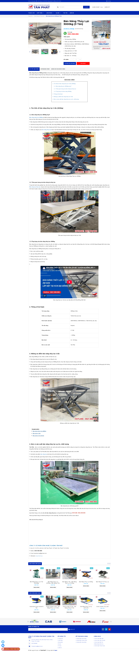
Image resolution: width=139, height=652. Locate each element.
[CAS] (62, 621)
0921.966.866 (73, 34)
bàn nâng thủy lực (46, 129)
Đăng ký (107, 7)
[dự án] (101, 35)
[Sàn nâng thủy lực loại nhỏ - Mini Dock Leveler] (102, 600)
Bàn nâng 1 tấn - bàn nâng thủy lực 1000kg (53, 582)
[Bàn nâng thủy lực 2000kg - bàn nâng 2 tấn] (36, 573)
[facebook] (103, 629)
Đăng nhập (96, 7)
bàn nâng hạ (43, 454)
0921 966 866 (34, 643)
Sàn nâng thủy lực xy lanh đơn (69, 607)
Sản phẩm (49, 12)
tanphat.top (39, 556)
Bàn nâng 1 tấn (37, 433)
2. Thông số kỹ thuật (57, 94)
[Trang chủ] (41, 6)
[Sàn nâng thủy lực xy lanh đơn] (69, 600)
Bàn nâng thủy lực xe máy (102, 582)
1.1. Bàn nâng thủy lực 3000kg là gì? (62, 86)
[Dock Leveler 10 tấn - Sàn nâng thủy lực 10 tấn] (36, 600)
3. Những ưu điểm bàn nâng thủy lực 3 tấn (63, 96)
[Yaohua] (34, 621)
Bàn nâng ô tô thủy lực (86, 581)
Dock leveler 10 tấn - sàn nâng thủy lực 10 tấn (36, 607)
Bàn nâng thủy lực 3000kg (36, 117)
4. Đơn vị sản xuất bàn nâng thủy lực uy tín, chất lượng (66, 99)
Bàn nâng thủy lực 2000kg (39, 431)
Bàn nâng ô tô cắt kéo (38, 435)
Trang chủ (31, 12)
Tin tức (65, 12)
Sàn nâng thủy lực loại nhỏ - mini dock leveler (102, 607)
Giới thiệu (40, 12)
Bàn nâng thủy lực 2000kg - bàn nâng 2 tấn (36, 582)
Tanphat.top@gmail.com (37, 646)
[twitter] (106, 629)
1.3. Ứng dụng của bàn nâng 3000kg (62, 91)
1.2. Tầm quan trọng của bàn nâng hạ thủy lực (65, 88)
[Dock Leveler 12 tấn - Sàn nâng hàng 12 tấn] (53, 600)
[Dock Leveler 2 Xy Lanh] (86, 600)
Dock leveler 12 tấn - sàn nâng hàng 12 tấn (53, 607)
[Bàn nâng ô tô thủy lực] (86, 573)
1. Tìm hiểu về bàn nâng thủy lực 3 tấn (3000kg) (64, 83)
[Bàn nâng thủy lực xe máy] (102, 573)
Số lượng (66, 59)
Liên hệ (72, 12)
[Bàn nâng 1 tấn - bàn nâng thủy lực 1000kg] (53, 573)
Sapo (55, 650)
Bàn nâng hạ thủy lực (34, 186)
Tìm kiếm (86, 7)
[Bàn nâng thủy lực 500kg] (69, 573)
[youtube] (109, 629)
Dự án (58, 12)
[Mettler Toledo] (48, 621)
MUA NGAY (83, 63)
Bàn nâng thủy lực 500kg (69, 581)
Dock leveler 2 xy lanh (86, 606)
